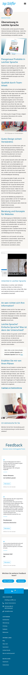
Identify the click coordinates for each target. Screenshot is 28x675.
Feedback (5, 629)
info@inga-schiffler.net (10, 600)
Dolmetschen (6, 619)
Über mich (5, 643)
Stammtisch (5, 647)
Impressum (5, 661)
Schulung (5, 626)
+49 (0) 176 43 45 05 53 (10, 603)
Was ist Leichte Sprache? (9, 653)
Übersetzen (7, 483)
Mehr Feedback (8, 581)
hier (22, 354)
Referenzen (21, 581)
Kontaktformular (9, 611)
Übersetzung (6, 622)
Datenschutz (6, 664)
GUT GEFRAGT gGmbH (9, 478)
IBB (4, 556)
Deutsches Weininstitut (9, 522)
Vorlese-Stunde (6, 650)
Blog (4, 640)
